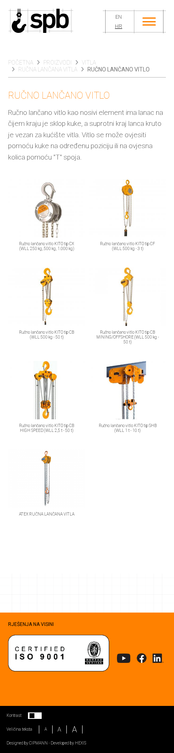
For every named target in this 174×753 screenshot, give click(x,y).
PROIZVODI (57, 62)
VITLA (89, 62)
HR (118, 26)
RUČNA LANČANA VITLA (47, 69)
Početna (20, 62)
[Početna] (55, 21)
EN (118, 17)
